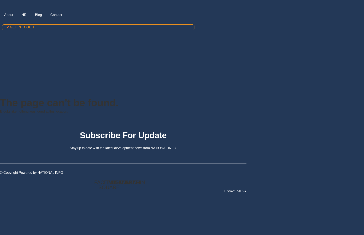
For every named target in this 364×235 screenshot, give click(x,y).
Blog (38, 15)
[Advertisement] (182, 65)
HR (24, 15)
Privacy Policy (234, 191)
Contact (56, 15)
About (8, 15)
